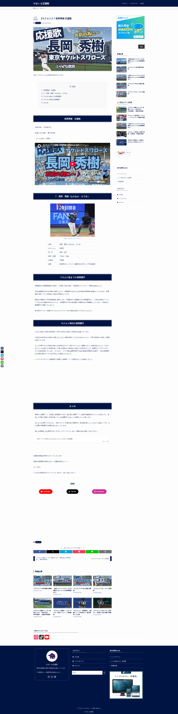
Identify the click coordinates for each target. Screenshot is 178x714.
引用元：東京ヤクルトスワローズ (73, 238)
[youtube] (55, 677)
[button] (39, 551)
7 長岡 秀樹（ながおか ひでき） (56, 93)
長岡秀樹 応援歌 (50, 90)
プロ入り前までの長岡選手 (53, 96)
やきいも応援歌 (41, 3)
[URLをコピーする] (105, 551)
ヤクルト (38, 23)
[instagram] (49, 677)
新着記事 (121, 181)
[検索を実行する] (104, 673)
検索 (141, 47)
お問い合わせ (96, 708)
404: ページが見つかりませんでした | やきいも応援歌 (55, 439)
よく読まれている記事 (124, 177)
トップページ (122, 174)
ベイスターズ (123, 198)
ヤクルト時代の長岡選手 (52, 99)
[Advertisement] (72, 379)
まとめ (46, 102)
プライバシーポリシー (84, 708)
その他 (121, 194)
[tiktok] (52, 677)
